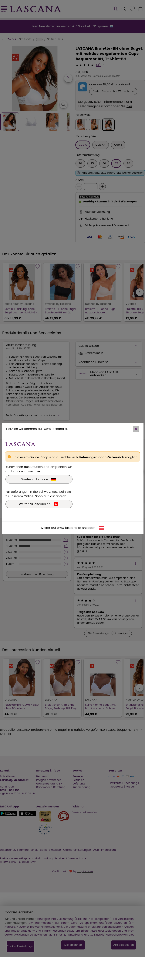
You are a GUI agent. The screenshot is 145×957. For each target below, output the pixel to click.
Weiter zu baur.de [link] (34, 479)
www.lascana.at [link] (69, 527)
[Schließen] (136, 429)
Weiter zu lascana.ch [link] (35, 504)
